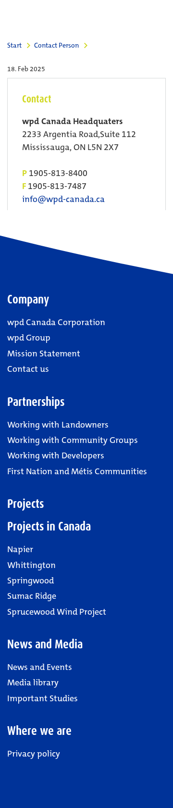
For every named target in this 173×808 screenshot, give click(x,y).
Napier (20, 549)
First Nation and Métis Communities (77, 471)
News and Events (39, 667)
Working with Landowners (58, 424)
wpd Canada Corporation (56, 322)
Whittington (31, 565)
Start (14, 45)
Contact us (28, 369)
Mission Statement (43, 353)
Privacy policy (33, 753)
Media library (33, 682)
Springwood (30, 580)
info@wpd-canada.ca (63, 199)
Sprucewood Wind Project (56, 612)
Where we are (39, 730)
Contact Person (56, 45)
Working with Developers (55, 455)
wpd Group (28, 337)
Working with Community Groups (72, 440)
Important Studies (42, 698)
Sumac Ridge (31, 596)
